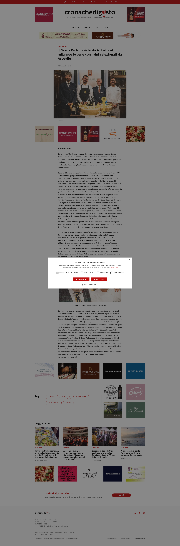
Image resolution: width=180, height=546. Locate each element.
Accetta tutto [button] (81, 279)
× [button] (129, 260)
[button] (89, 284)
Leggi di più (114, 267)
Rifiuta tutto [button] (99, 279)
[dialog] (90, 273)
